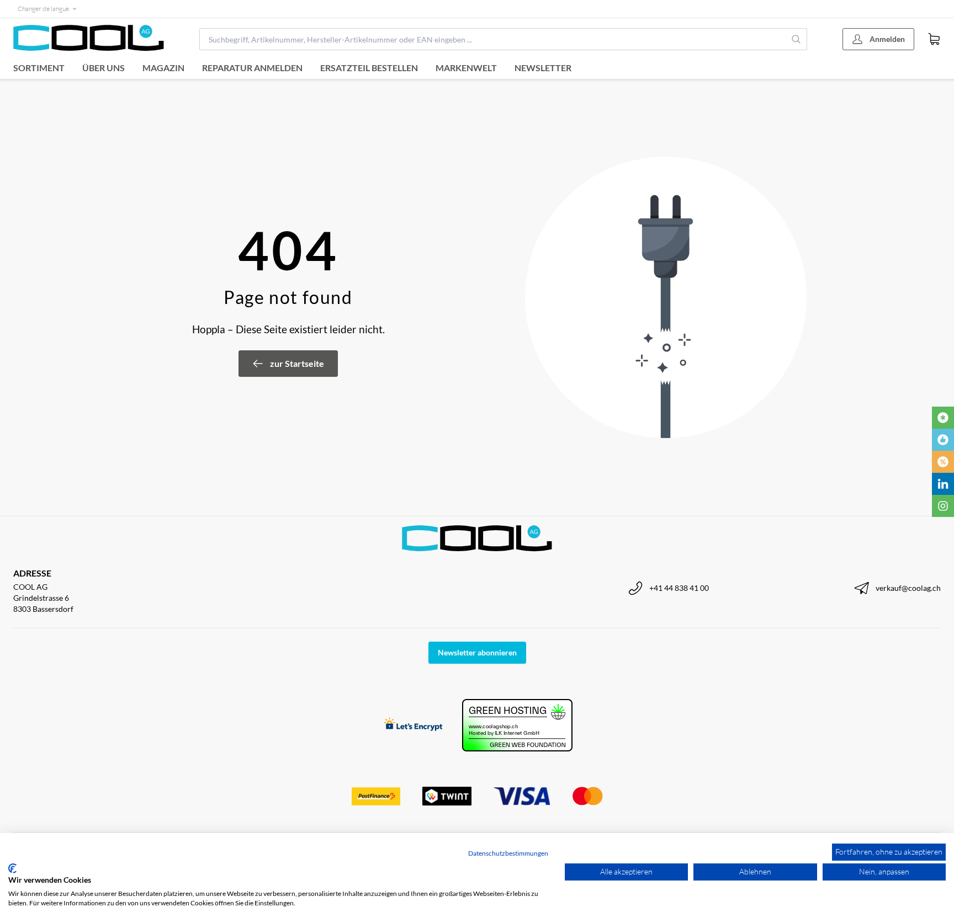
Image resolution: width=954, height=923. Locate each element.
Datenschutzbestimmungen (508, 853)
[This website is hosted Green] (517, 725)
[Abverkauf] (943, 462)
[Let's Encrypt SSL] (413, 725)
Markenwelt (466, 67)
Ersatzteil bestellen (369, 67)
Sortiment (39, 67)
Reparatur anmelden (252, 67)
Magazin (163, 67)
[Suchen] (796, 39)
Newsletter (543, 67)
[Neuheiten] (943, 418)
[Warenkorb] (934, 39)
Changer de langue (43, 8)
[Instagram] (943, 506)
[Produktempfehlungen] (943, 440)
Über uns (103, 67)
